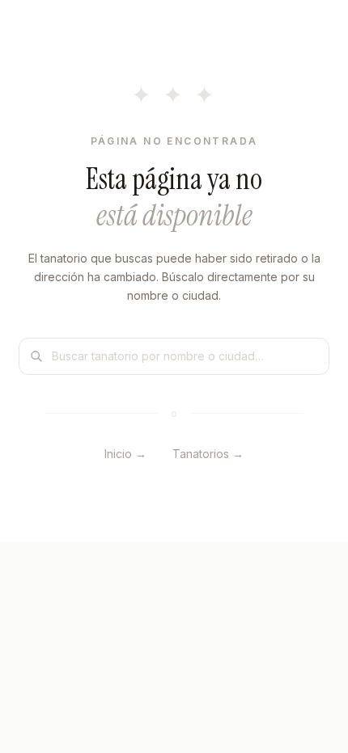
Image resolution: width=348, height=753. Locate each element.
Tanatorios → (208, 454)
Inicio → (125, 454)
